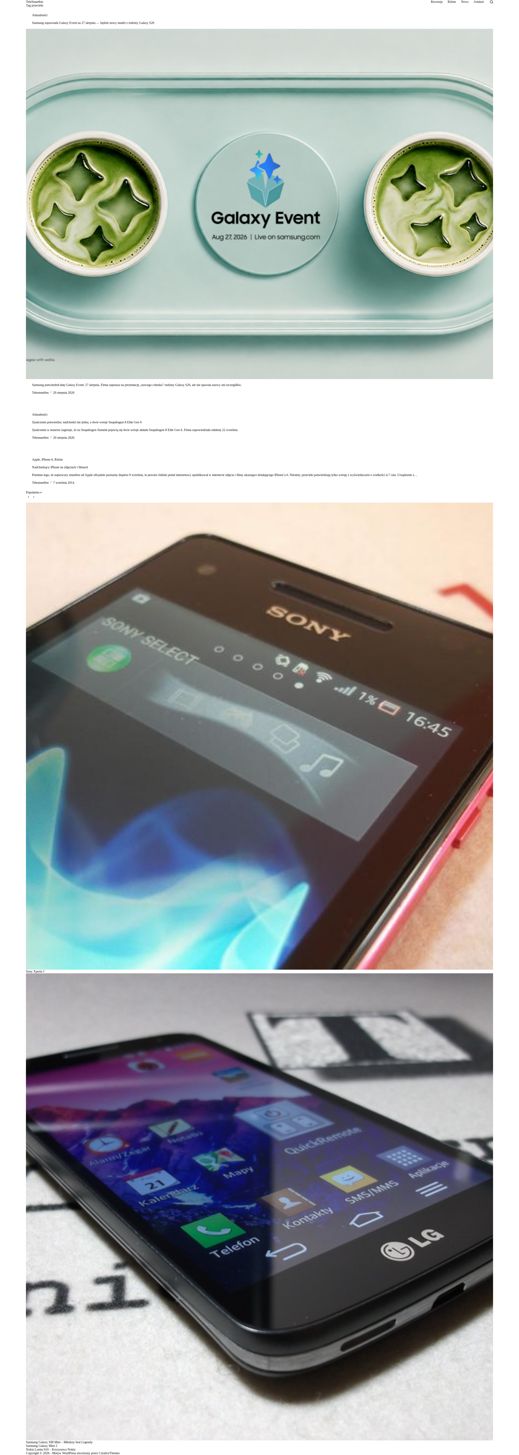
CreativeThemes (109, 1453)
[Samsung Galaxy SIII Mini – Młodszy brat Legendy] (259, 1206)
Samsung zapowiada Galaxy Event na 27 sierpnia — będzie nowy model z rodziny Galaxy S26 (93, 23)
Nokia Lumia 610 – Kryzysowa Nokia (50, 1449)
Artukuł (479, 1)
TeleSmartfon (34, 1)
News (465, 1)
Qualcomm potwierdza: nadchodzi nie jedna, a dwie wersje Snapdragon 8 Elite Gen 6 (87, 422)
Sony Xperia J (35, 971)
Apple (36, 459)
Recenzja (437, 1)
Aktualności (39, 15)
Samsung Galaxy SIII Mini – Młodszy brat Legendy (59, 1442)
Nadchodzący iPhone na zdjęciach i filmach (60, 467)
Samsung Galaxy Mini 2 (41, 1445)
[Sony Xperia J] (259, 736)
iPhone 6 (47, 459)
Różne (452, 1)
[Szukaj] (491, 1)
